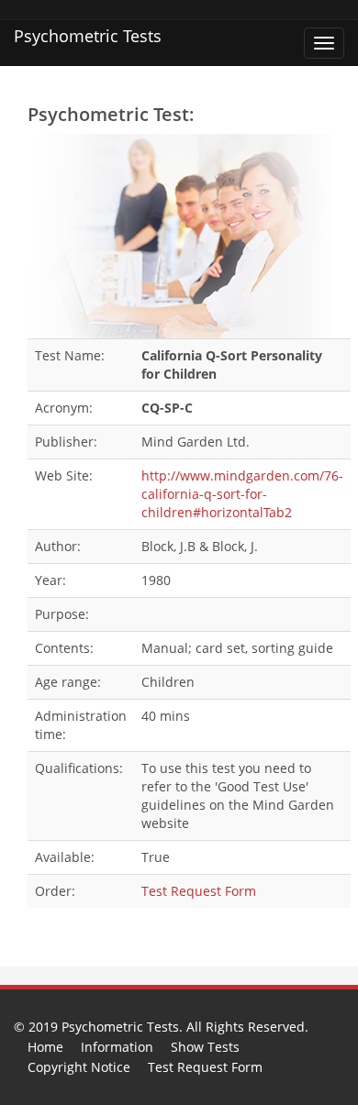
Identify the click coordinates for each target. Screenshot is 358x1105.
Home (45, 1046)
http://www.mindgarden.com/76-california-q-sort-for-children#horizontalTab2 (242, 494)
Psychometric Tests (88, 36)
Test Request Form (198, 891)
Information (117, 1046)
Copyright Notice (79, 1067)
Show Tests (205, 1046)
